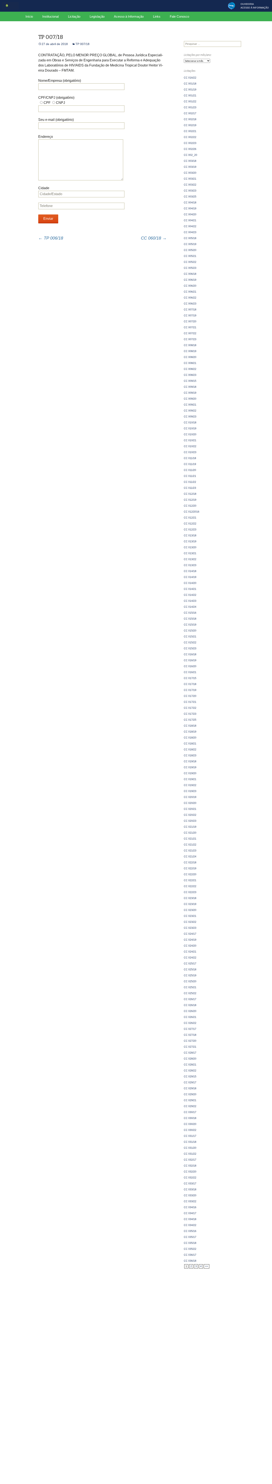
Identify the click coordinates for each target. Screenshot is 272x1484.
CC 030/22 (190, 1130)
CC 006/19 (190, 279)
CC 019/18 (190, 761)
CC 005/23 (190, 267)
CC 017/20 (190, 696)
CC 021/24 (190, 856)
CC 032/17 (190, 1159)
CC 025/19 (190, 975)
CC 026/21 (190, 1017)
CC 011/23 (190, 487)
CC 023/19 (190, 904)
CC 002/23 (190, 143)
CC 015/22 (190, 642)
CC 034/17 (190, 1213)
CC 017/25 (190, 719)
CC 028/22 (190, 1070)
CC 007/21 (190, 327)
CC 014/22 (190, 594)
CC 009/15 (190, 380)
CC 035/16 (190, 1231)
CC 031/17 (190, 1135)
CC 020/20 (190, 803)
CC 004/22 (190, 226)
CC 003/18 (190, 160)
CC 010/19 (190, 428)
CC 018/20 (190, 737)
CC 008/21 (190, 363)
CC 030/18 (190, 1118)
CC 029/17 (190, 1082)
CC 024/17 (190, 933)
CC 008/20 (190, 357)
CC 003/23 (190, 190)
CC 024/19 (190, 939)
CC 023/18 (190, 898)
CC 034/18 (190, 1219)
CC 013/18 (190, 535)
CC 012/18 (190, 493)
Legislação (97, 16)
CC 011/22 (190, 482)
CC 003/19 (190, 166)
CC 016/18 (190, 654)
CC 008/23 (190, 374)
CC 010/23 (190, 452)
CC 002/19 (190, 125)
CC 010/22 (190, 446)
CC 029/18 (190, 1088)
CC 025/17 (190, 963)
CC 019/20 (190, 773)
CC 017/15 (190, 678)
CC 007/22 (190, 333)
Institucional (50, 16)
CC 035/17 (190, 1237)
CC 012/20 (190, 505)
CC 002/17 (190, 113)
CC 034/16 (190, 1207)
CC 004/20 (190, 214)
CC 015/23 (190, 648)
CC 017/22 (190, 707)
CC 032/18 (190, 1165)
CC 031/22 (190, 1153)
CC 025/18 (190, 969)
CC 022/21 (190, 880)
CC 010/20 (190, 434)
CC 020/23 (190, 820)
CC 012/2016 (191, 511)
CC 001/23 (190, 107)
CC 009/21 (190, 404)
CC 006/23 (190, 303)
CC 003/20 (190, 172)
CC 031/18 (190, 1141)
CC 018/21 (190, 743)
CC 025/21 (190, 987)
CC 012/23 (190, 529)
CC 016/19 (190, 660)
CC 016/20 (190, 666)
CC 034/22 (190, 1225)
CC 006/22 (190, 297)
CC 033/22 (190, 1201)
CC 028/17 (190, 1052)
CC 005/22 (190, 262)
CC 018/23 (190, 755)
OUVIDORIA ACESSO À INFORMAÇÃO (255, 6)
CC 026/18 (190, 1005)
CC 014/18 (190, 571)
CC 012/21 (190, 517)
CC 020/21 (190, 809)
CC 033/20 (190, 1195)
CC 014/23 (190, 600)
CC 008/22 (190, 369)
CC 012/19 (190, 499)
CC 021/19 (190, 826)
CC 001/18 (190, 83)
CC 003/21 (190, 178)
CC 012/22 (190, 523)
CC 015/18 (190, 618)
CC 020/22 (190, 814)
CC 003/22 (190, 184)
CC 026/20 (190, 1011)
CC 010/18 (190, 422)
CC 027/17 (190, 1028)
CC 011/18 (190, 458)
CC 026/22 (190, 1023)
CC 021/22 (190, 844)
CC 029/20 (190, 1094)
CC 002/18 (190, 119)
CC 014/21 (190, 589)
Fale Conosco (179, 16)
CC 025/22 (190, 993)
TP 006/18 (50, 238)
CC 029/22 (190, 1106)
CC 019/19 (190, 767)
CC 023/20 (190, 910)
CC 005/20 (190, 250)
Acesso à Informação (129, 16)
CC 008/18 (190, 345)
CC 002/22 (190, 137)
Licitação (74, 16)
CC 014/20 (190, 583)
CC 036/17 (190, 1254)
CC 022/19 (190, 868)
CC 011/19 (190, 464)
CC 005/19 (190, 244)
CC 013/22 (190, 559)
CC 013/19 (190, 541)
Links (156, 16)
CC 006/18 (190, 273)
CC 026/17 (190, 999)
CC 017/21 (190, 701)
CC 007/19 (190, 315)
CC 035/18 (190, 1243)
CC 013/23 (190, 565)
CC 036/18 (190, 1260)
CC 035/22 (190, 1248)
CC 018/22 (190, 749)
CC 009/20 (190, 398)
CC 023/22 (190, 921)
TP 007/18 (82, 44)
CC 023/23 (190, 927)
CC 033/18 (190, 1189)
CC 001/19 (190, 89)
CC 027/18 (190, 1034)
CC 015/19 (190, 624)
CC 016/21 (190, 672)
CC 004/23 (190, 232)
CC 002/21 (190, 131)
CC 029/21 (190, 1100)
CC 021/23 (190, 850)
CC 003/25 (190, 196)
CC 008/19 (190, 351)
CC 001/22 (190, 101)
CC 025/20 (190, 981)
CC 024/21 (190, 951)
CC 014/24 (190, 606)
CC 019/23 (190, 791)
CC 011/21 (190, 476)
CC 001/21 (190, 95)
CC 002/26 (190, 149)
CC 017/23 (190, 713)
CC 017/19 (190, 690)
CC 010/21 (190, 440)
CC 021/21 (190, 838)
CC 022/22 (190, 886)
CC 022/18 (190, 862)
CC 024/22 (190, 957)
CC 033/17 (190, 1183)
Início (29, 16)
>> (206, 1266)
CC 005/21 (190, 256)
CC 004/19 (190, 208)
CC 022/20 (190, 874)
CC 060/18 (154, 238)
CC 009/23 (190, 416)
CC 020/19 (190, 797)
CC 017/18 (190, 684)
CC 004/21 (190, 220)
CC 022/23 (190, 892)
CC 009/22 (190, 410)
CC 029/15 (190, 1076)
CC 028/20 (190, 1058)
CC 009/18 (190, 386)
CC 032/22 (190, 1177)
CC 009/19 (190, 392)
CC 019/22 (190, 785)
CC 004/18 (190, 202)
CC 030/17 (190, 1112)
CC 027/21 (190, 1046)
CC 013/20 (190, 547)
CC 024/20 (190, 945)
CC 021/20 (190, 832)
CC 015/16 (190, 612)
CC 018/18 (190, 725)
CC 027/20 (190, 1040)
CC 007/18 (190, 309)
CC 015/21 (190, 636)
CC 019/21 (190, 779)
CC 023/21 (190, 916)
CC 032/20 (190, 1171)
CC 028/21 (190, 1064)
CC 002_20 (190, 155)
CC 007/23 (190, 339)
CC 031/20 (190, 1147)
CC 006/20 (190, 285)
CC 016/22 (190, 77)
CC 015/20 (190, 630)
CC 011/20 (190, 470)
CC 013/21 (190, 553)
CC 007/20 (190, 321)
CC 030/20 (190, 1124)
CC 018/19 (190, 731)
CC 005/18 (190, 238)
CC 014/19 (190, 577)
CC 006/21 (190, 291)
